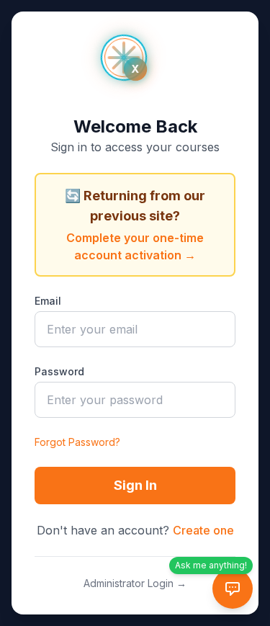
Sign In (135, 485)
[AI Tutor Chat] (232, 588)
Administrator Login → (135, 583)
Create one (203, 530)
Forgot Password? (77, 442)
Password (59, 371)
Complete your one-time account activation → (135, 246)
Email (48, 301)
